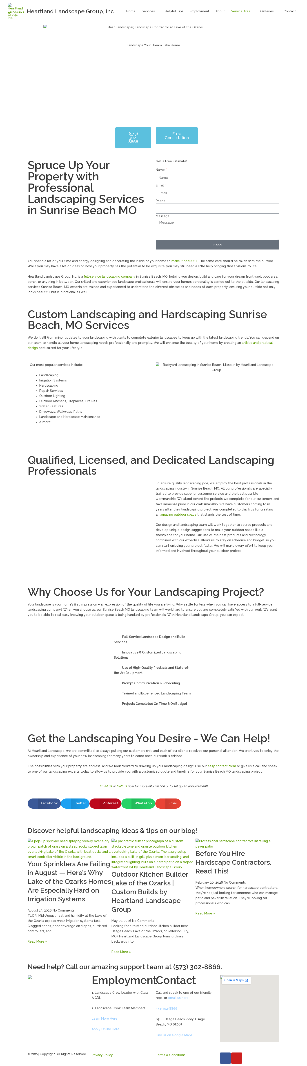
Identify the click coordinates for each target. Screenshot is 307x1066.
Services (148, 11)
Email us (106, 786)
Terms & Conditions (170, 1055)
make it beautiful (184, 261)
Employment (199, 11)
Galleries (267, 11)
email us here (178, 998)
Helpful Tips (174, 11)
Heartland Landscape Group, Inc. (71, 11)
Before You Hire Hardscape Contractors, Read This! (233, 862)
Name (161, 170)
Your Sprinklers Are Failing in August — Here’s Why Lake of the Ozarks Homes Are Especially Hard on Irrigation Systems (69, 881)
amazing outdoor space (178, 514)
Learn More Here (104, 1018)
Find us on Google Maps (174, 1035)
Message (162, 216)
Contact (290, 11)
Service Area (240, 11)
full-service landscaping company (109, 276)
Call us (122, 786)
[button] (32, 531)
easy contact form (222, 766)
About (220, 11)
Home (131, 11)
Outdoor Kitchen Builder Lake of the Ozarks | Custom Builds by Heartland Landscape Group (149, 891)
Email (160, 185)
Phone (160, 201)
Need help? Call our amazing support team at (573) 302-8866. (125, 967)
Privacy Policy (102, 1055)
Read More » (37, 941)
